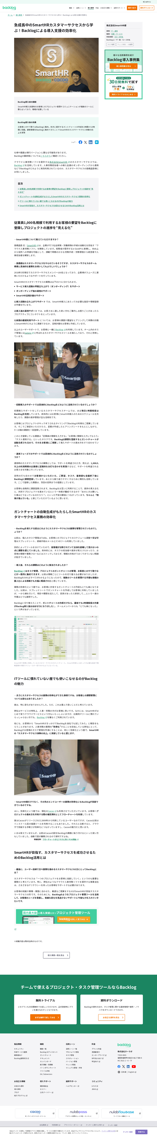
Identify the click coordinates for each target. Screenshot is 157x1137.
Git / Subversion (46, 1074)
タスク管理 (110, 44)
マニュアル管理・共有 (74, 1068)
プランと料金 (96, 1049)
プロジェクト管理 (72, 1052)
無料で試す (132, 8)
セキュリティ (19, 1049)
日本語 (123, 1072)
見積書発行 (96, 1052)
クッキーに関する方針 (94, 1125)
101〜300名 (118, 37)
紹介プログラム (19, 1095)
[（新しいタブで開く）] (80, 142)
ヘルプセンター (71, 1086)
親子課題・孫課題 (46, 1065)
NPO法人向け (96, 1058)
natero (28, 332)
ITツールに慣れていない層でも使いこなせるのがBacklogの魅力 (46, 201)
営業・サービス (117, 34)
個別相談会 (44, 1086)
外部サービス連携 (20, 1052)
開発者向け (18, 1055)
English (131, 1072)
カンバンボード (45, 1061)
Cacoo (51, 810)
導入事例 (91, 8)
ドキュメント (45, 1058)
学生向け (95, 1061)
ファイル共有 (45, 1071)
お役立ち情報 (105, 8)
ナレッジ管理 (71, 1065)
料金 (97, 8)
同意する (141, 1132)
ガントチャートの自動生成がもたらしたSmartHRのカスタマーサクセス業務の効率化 (55, 196)
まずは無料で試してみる (43, 1018)
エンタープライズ (98, 1055)
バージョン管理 (71, 1061)
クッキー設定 (112, 1125)
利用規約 (55, 1125)
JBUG (94, 1089)
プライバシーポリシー (72, 1125)
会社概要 (43, 1125)
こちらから (45, 155)
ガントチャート (45, 1055)
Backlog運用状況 (20, 1058)
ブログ (16, 1092)
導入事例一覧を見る (56, 955)
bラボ (94, 1086)
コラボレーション (72, 1058)
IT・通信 (114, 31)
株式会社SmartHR (58, 161)
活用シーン (80, 8)
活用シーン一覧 (71, 1049)
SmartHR (31, 245)
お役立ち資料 (19, 1086)
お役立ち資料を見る (111, 1017)
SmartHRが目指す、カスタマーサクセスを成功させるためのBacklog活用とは (52, 205)
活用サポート (118, 8)
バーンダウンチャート (48, 1068)
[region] (78, 1132)
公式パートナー (45, 1092)
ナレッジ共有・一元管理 (125, 44)
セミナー (43, 1089)
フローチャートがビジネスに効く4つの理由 (59, 839)
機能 (70, 8)
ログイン (148, 2)
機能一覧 (43, 1049)
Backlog (18, 165)
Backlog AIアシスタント (49, 1052)
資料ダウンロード (147, 8)
